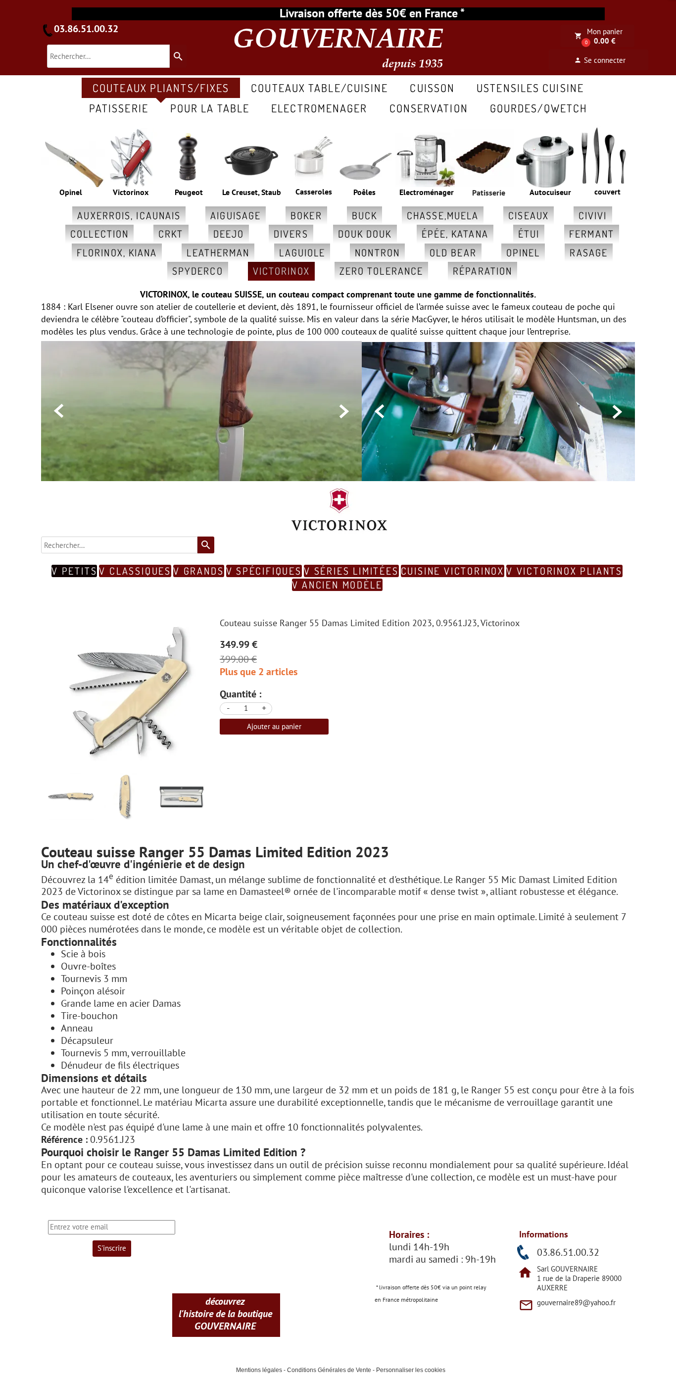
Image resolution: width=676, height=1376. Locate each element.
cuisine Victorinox (452, 571)
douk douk (365, 233)
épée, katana (455, 233)
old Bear (453, 252)
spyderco (197, 270)
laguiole (302, 252)
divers (291, 233)
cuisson (432, 88)
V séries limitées (351, 571)
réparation (482, 270)
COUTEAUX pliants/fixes (161, 88)
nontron (377, 252)
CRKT (170, 233)
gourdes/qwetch (538, 108)
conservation (428, 108)
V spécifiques (264, 571)
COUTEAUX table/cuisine (319, 88)
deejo (228, 233)
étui (528, 233)
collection (99, 233)
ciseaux (528, 215)
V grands (198, 571)
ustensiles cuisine (530, 88)
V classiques (135, 571)
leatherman (218, 252)
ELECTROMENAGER (319, 108)
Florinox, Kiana (117, 252)
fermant (591, 233)
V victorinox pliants (564, 571)
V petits (74, 571)
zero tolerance (381, 270)
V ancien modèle (337, 585)
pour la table (209, 108)
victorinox (281, 270)
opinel (523, 252)
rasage (589, 252)
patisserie (118, 108)
